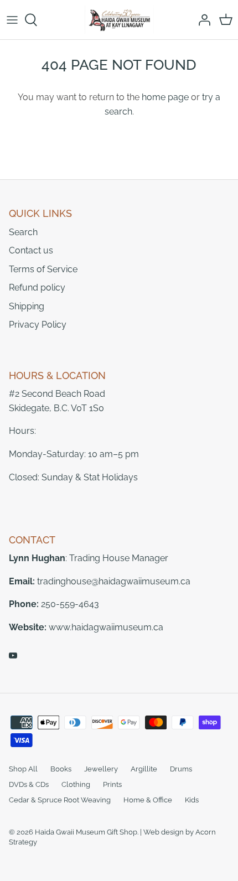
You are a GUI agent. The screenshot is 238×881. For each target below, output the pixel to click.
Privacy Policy (37, 324)
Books (60, 769)
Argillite (144, 769)
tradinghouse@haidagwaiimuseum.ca (113, 581)
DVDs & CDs (29, 784)
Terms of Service (43, 269)
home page (165, 97)
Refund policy (37, 287)
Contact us (31, 250)
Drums (181, 769)
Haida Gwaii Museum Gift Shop (86, 832)
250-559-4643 (70, 604)
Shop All (23, 769)
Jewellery (101, 769)
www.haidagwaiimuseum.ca (106, 627)
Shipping (26, 306)
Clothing (75, 784)
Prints (112, 784)
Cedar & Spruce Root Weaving (60, 800)
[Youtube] (13, 655)
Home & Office (147, 800)
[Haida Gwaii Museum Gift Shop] (119, 20)
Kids (192, 800)
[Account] (201, 20)
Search (23, 232)
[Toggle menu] (12, 20)
